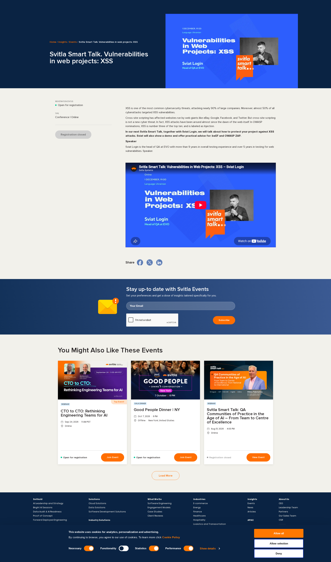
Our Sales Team (287, 515)
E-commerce (200, 503)
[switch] (124, 548)
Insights (62, 41)
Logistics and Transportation (209, 524)
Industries (199, 499)
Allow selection (279, 543)
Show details (207, 548)
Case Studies (155, 511)
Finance (197, 511)
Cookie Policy (171, 537)
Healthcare (199, 515)
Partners (283, 511)
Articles (252, 511)
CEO (281, 503)
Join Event (112, 457)
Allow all (279, 533)
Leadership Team (288, 507)
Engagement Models (159, 507)
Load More (165, 475)
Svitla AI (37, 499)
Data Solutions (97, 507)
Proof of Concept (43, 515)
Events (73, 41)
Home (53, 41)
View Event (258, 457)
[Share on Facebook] (140, 262)
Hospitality (199, 520)
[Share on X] (150, 262)
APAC (251, 520)
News (250, 507)
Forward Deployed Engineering (50, 520)
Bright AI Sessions (42, 507)
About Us (284, 499)
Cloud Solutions (97, 503)
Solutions (94, 499)
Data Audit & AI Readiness (47, 511)
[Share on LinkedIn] (159, 262)
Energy (197, 507)
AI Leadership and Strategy (48, 503)
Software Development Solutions (107, 511)
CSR (281, 520)
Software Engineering (160, 503)
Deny (279, 553)
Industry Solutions (99, 520)
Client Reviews (155, 515)
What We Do (155, 499)
